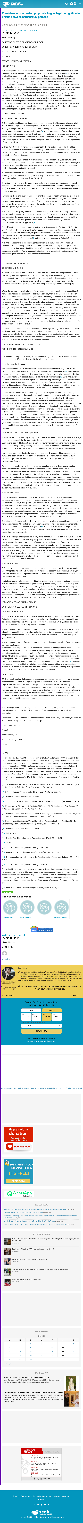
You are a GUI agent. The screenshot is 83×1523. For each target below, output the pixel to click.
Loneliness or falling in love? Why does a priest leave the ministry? (33, 1249)
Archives (33, 30)
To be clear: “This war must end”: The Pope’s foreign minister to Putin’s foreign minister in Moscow (35, 1209)
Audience (28, 1496)
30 (31, 1359)
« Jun (5, 1364)
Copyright (65, 1496)
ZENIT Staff (23, 30)
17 (59, 597)
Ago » (10, 1364)
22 (20, 1355)
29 (20, 1359)
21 (9, 1355)
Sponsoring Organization (42, 1496)
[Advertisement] (41, 1072)
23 (31, 1355)
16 (42, 527)
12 (66, 371)
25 (52, 1355)
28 (9, 1359)
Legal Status (56, 1496)
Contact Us (41, 1500)
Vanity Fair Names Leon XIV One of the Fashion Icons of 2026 (23, 1212)
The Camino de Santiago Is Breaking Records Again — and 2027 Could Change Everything (40, 1269)
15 (45, 448)
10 (53, 254)
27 (73, 1355)
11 (65, 369)
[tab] (31, 1451)
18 (70, 661)
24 (41, 1355)
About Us (16, 1496)
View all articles (8, 959)
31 (41, 1359)
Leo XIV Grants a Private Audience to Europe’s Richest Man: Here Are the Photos (29, 1221)
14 (41, 417)
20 (73, 1351)
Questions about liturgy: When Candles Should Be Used (29, 1259)
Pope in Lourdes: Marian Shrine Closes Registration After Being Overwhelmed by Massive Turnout (35, 1224)
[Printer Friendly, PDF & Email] (7, 892)
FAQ (22, 1496)
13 (61, 377)
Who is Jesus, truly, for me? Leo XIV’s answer (26, 1279)
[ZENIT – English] (23, 4)
